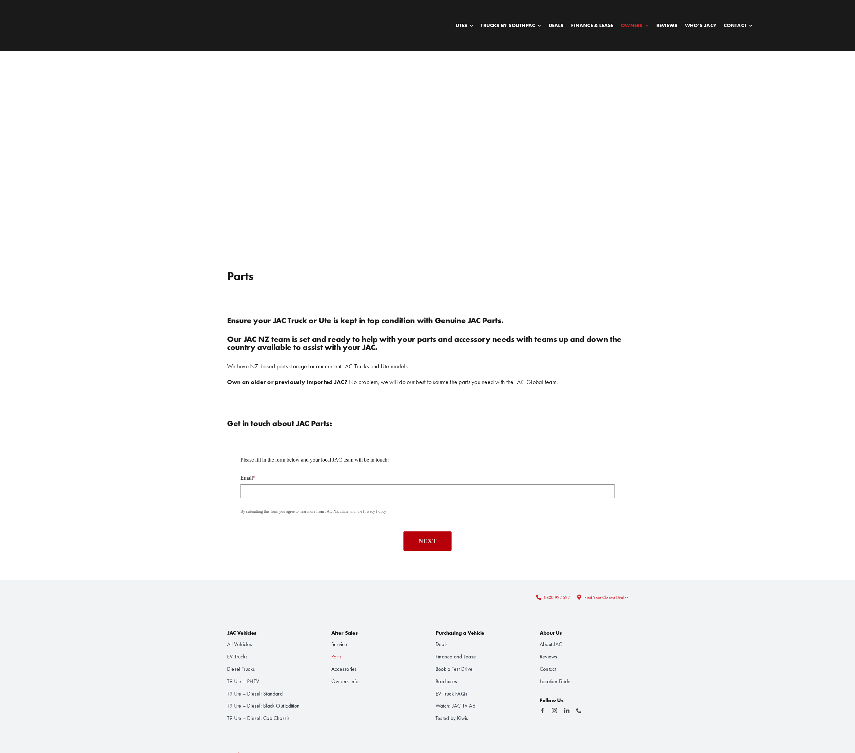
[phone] (578, 710)
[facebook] (542, 710)
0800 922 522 (557, 597)
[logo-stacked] (251, 589)
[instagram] (554, 710)
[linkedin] (566, 710)
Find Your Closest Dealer (606, 597)
